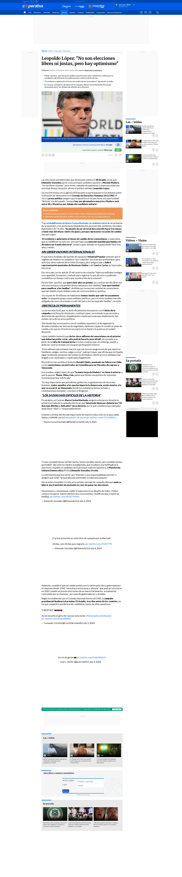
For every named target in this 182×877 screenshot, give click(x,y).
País (29, 12)
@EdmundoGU (69, 417)
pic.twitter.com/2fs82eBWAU (56, 618)
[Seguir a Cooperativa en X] (34, 1)
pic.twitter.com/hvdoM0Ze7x (91, 657)
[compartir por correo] (116, 155)
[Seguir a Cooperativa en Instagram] (36, 1)
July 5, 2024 (89, 623)
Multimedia (90, 12)
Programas (100, 12)
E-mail (64, 784)
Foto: (44, 93)
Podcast (81, 12)
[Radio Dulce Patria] (66, 6)
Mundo (64, 12)
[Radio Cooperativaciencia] (79, 6)
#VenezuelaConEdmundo (98, 615)
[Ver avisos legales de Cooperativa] (141, 14)
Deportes (46, 12)
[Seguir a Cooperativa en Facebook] (31, 1)
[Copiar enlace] (120, 155)
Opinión (72, 12)
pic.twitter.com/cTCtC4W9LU (101, 417)
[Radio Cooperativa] (96, 6)
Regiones (55, 12)
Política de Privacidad (83, 795)
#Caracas (81, 417)
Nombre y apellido (68, 780)
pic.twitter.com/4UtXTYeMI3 (64, 496)
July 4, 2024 (90, 422)
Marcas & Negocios (114, 12)
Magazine (37, 12)
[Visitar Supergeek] (150, 14)
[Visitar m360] (145, 14)
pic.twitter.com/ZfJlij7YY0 (98, 544)
